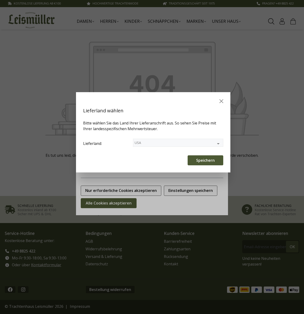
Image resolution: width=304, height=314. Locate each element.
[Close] (221, 101)
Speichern (205, 160)
